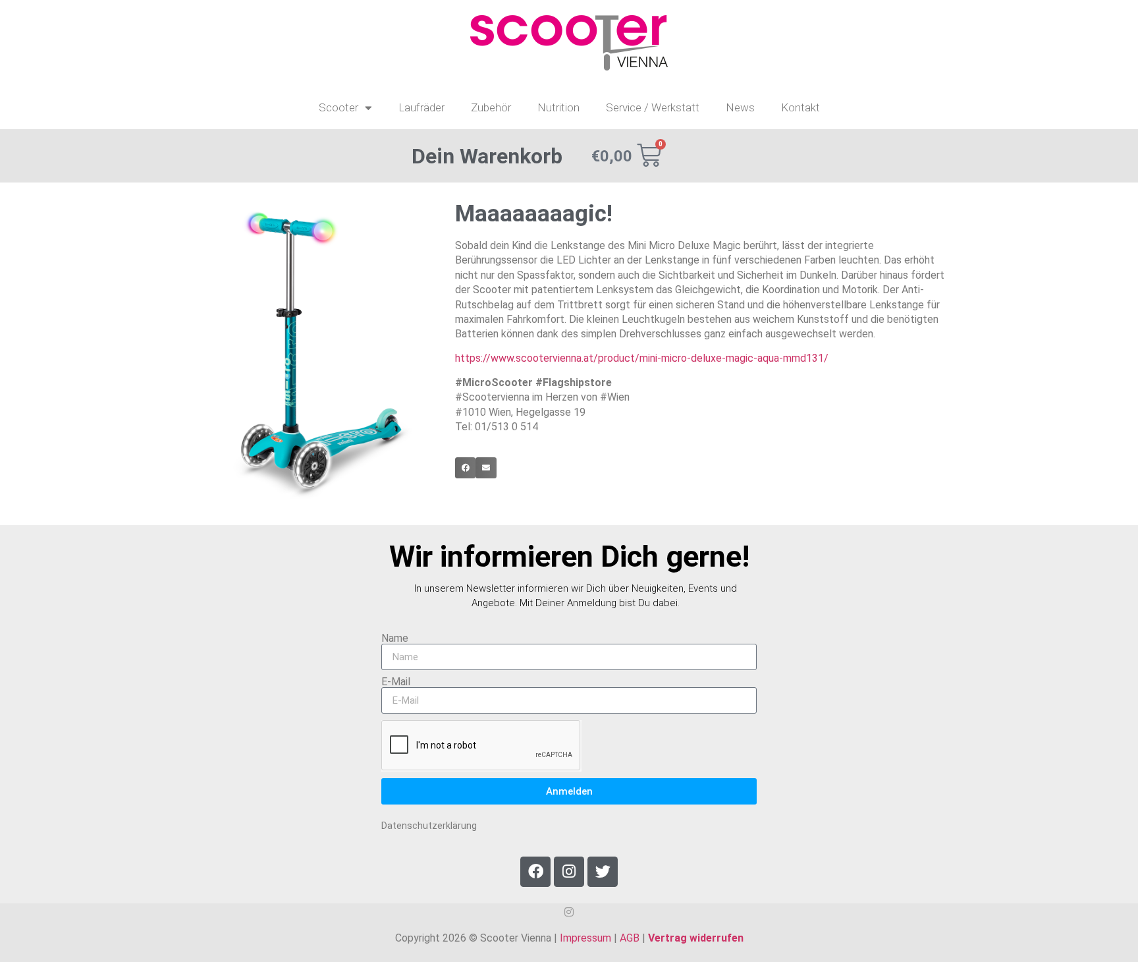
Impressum (585, 938)
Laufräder (421, 107)
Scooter (338, 107)
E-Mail (395, 682)
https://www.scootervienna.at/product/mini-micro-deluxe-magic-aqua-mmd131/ (641, 358)
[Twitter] (602, 872)
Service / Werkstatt (652, 107)
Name (394, 638)
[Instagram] (569, 872)
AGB (629, 938)
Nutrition (558, 107)
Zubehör (491, 107)
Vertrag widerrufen (696, 938)
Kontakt (800, 107)
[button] (465, 467)
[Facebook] (535, 872)
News (740, 107)
